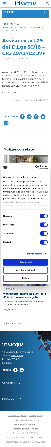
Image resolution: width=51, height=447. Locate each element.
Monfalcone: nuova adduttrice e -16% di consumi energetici (24, 295)
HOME (5, 24)
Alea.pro (33, 428)
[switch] (44, 224)
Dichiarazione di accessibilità (25, 420)
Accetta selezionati (25, 270)
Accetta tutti (26, 262)
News (14, 24)
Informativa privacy (17, 415)
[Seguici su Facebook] (15, 370)
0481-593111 (17, 355)
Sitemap (31, 424)
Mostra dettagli (34, 253)
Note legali (20, 424)
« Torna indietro (14, 323)
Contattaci (7, 363)
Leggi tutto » (9, 309)
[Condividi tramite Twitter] (43, 116)
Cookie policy (35, 415)
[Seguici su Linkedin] (22, 370)
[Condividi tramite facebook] (22, 116)
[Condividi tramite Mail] (6, 123)
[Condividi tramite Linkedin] (29, 116)
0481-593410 (13, 359)
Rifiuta (25, 278)
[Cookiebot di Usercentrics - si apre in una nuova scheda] (36, 167)
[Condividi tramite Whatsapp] (36, 116)
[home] (25, 4)
